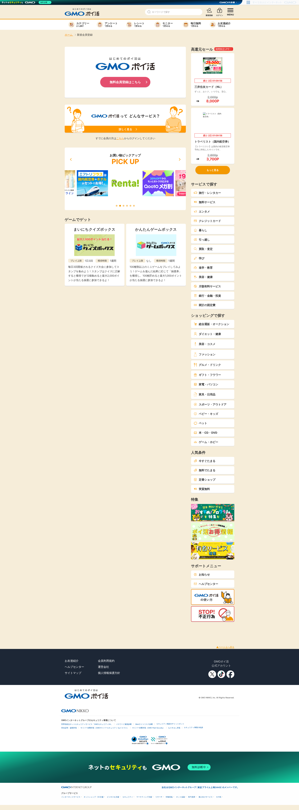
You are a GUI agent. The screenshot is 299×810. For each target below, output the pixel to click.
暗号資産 (191, 797)
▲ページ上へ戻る (225, 647)
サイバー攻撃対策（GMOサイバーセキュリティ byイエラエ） (104, 728)
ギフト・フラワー (210, 375)
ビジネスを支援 (113, 797)
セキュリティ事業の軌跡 (193, 727)
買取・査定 (206, 249)
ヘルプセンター (208, 584)
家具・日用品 (207, 394)
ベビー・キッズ (208, 413)
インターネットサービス (70, 797)
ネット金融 (180, 797)
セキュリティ (128, 797)
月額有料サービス (210, 286)
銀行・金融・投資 (210, 295)
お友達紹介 (72, 660)
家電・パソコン (208, 384)
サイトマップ (73, 673)
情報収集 (169, 797)
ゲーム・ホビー (208, 442)
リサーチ (158, 797)
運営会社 (103, 667)
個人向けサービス (205, 797)
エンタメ (204, 211)
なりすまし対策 (174, 728)
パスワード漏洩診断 (124, 724)
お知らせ (204, 574)
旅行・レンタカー (210, 192)
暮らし (203, 230)
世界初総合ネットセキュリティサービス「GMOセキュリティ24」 (86, 724)
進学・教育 (206, 267)
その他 (218, 797)
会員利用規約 (106, 660)
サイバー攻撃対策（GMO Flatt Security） (148, 728)
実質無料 (204, 489)
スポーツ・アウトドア (212, 404)
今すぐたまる (207, 461)
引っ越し (204, 239)
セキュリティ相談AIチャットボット (170, 724)
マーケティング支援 (144, 797)
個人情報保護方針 (109, 673)
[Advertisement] (63, 629)
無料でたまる (207, 470)
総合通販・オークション (214, 324)
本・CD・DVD (208, 432)
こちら (120, 138)
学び (201, 258)
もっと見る (213, 170)
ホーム (69, 34)
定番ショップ (207, 479)
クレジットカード (210, 221)
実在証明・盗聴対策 (69, 728)
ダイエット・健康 (210, 334)
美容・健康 (206, 277)
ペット (203, 423)
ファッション (207, 354)
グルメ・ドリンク (210, 364)
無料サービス (207, 202)
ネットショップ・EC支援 (93, 797)
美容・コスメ (207, 344)
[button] (71, 159)
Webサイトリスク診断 (144, 724)
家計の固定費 (207, 305)
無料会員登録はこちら (125, 82)
